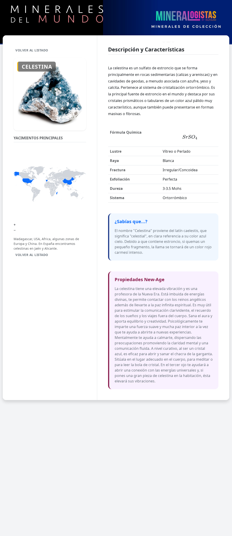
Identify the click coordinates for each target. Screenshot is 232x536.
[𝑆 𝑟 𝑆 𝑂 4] (190, 137)
